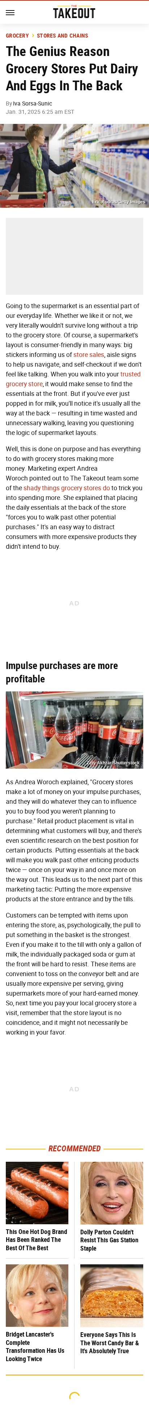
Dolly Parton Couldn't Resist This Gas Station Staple (109, 1240)
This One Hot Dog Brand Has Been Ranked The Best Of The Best (36, 1240)
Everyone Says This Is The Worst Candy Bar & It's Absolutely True (109, 1343)
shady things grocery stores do (67, 488)
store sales (88, 355)
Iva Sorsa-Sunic (32, 103)
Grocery (17, 36)
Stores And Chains (62, 36)
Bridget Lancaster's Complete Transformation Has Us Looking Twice (35, 1346)
